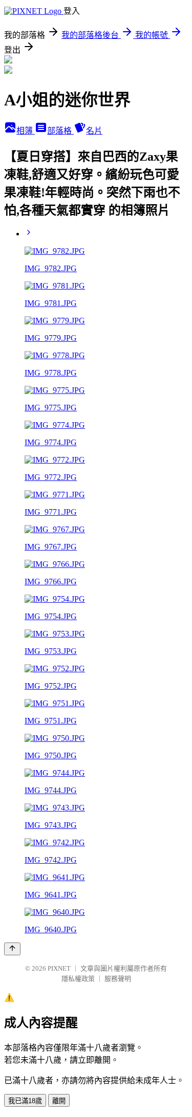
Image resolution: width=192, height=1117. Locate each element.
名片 (94, 130)
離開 (59, 1101)
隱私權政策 (78, 978)
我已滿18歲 (25, 1101)
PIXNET (59, 968)
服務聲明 (117, 978)
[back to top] (12, 949)
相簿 (25, 130)
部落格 (60, 130)
